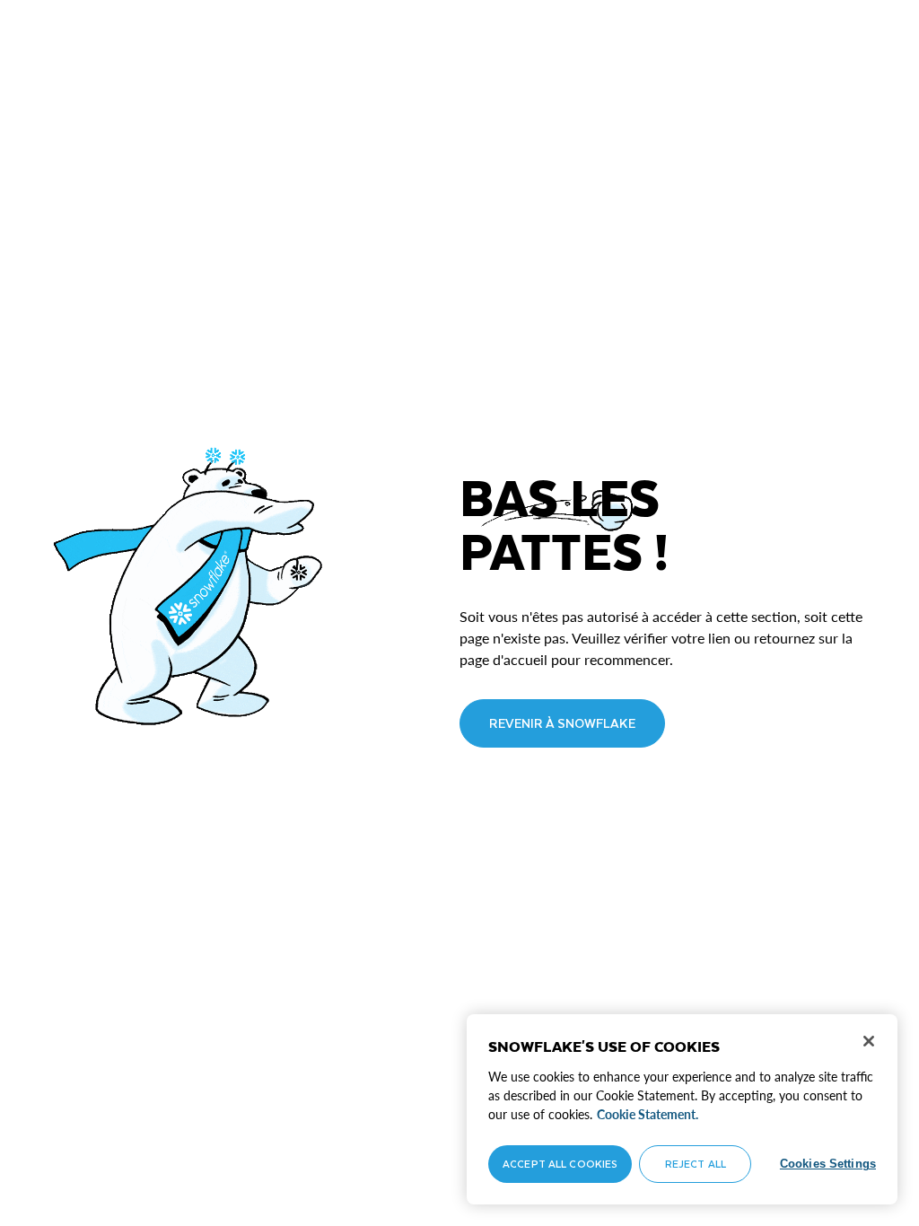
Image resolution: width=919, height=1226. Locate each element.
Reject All (695, 1163)
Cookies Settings (828, 1163)
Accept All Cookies (560, 1163)
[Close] (868, 1041)
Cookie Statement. (647, 1114)
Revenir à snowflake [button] (562, 723)
